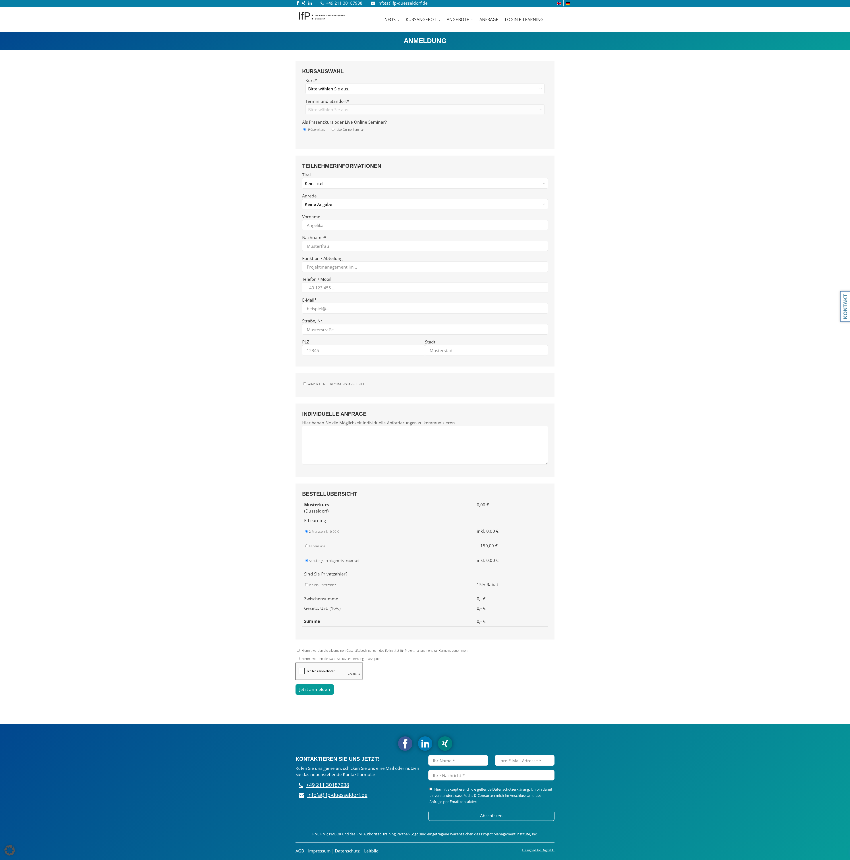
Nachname (314, 237)
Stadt (430, 342)
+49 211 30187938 (327, 785)
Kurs (311, 80)
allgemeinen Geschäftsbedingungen (353, 650)
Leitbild (371, 851)
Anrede (309, 196)
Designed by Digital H (538, 850)
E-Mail (309, 300)
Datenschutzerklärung (510, 789)
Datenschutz (347, 851)
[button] (9, 850)
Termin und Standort (327, 101)
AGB (300, 851)
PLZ (305, 342)
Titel (306, 175)
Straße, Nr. (312, 321)
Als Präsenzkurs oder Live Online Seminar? (344, 122)
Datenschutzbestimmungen (348, 659)
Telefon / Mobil (316, 279)
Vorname (311, 217)
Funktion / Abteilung (322, 258)
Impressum (320, 851)
